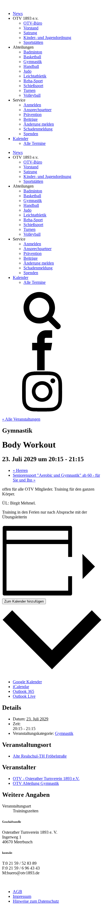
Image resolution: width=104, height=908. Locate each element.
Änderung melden (38, 124)
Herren (20, 470)
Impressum (22, 896)
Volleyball (32, 95)
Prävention (32, 114)
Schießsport (33, 85)
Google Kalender (27, 682)
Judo (27, 71)
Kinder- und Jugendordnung (47, 37)
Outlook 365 (23, 691)
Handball (31, 66)
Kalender (20, 138)
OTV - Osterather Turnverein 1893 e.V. (46, 778)
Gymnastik (32, 61)
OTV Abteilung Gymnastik (36, 783)
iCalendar (21, 686)
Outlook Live (24, 696)
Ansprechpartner (37, 109)
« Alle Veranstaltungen (21, 419)
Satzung (30, 32)
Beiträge (30, 119)
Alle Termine (34, 143)
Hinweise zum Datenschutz (36, 901)
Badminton (32, 52)
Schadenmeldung (38, 129)
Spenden (30, 133)
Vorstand (30, 28)
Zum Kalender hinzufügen (24, 601)
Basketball (32, 57)
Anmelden (32, 105)
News (18, 13)
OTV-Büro (32, 23)
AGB (17, 891)
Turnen (29, 90)
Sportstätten (33, 42)
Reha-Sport (33, 81)
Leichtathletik (34, 76)
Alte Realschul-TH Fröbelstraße (40, 756)
